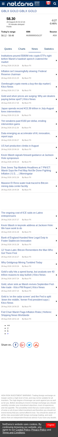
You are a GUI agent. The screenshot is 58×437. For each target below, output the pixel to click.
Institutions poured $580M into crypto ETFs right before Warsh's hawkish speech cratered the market (26, 58)
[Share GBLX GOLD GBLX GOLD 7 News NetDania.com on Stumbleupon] (36, 344)
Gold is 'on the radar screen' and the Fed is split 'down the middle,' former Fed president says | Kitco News (26, 299)
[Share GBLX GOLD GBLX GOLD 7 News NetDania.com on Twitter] (29, 344)
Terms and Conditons (13, 432)
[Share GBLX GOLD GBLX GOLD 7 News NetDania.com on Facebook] (15, 344)
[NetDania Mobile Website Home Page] (23, 3)
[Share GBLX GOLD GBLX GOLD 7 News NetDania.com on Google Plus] (22, 344)
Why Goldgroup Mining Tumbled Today (21, 262)
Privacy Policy (38, 430)
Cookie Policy (23, 430)
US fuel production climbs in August (20, 146)
